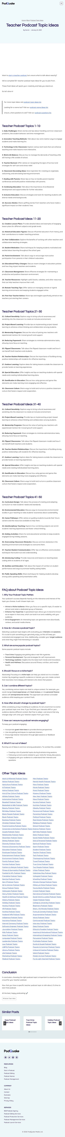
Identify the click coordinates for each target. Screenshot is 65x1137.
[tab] (29, 1031)
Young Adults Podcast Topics (44, 888)
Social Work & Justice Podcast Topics (47, 897)
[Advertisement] (32, 58)
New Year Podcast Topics (42, 796)
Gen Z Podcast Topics (10, 882)
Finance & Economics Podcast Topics (16, 847)
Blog (28, 20)
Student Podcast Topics (42, 850)
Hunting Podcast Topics (11, 912)
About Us (7, 1089)
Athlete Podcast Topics (11, 796)
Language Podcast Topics (12, 938)
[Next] (60, 1023)
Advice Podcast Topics (10, 781)
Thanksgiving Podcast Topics (44, 858)
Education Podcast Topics (12, 850)
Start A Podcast (9, 1070)
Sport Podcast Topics (41, 847)
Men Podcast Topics (40, 778)
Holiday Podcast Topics (11, 903)
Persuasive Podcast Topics (43, 938)
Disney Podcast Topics (10, 841)
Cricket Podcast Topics (41, 891)
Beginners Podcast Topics (42, 906)
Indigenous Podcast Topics (12, 917)
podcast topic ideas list (32, 102)
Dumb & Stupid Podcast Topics (44, 944)
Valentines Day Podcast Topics (44, 873)
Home (24, 20)
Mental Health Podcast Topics (44, 781)
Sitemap (7, 1098)
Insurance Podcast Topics (12, 920)
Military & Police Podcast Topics (45, 885)
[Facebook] (5, 1057)
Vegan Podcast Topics (41, 900)
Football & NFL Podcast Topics (14, 873)
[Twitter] (9, 1057)
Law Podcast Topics (9, 944)
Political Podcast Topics (42, 817)
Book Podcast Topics (10, 817)
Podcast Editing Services (12, 1114)
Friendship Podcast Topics (12, 876)
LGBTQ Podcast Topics (11, 947)
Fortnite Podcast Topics (11, 864)
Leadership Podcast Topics (12, 941)
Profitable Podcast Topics (43, 941)
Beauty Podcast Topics (11, 808)
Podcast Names (9, 1076)
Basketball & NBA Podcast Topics (15, 805)
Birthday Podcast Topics (11, 811)
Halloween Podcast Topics (12, 891)
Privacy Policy (8, 1101)
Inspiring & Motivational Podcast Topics (48, 932)
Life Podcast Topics (9, 953)
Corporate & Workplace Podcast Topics (17, 829)
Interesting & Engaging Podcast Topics (47, 935)
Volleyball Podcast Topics (43, 876)
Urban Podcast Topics (41, 870)
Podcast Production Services (13, 1117)
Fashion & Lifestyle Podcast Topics (15, 867)
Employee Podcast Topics (12, 852)
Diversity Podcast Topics (11, 844)
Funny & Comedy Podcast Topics (45, 912)
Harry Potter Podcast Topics (13, 894)
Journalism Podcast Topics (12, 929)
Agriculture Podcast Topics (12, 784)
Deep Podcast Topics (41, 926)
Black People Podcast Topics (13, 814)
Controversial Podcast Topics (44, 920)
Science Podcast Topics (42, 829)
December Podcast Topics (12, 838)
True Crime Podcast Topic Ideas (31, 1022)
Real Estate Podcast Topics (43, 820)
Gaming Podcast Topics (11, 879)
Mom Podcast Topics (41, 784)
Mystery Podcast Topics (42, 793)
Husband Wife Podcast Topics (13, 914)
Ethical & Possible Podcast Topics (45, 929)
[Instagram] (13, 1057)
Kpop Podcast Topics (10, 935)
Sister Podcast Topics (41, 835)
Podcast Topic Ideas (37, 20)
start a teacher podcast (18, 75)
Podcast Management (11, 1079)
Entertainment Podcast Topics (13, 855)
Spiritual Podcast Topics (42, 844)
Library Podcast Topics (11, 950)
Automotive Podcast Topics (12, 799)
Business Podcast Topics (11, 820)
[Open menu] (61, 3)
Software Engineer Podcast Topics (15, 926)
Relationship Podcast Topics (13, 835)
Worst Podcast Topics (41, 917)
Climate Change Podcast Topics (45, 882)
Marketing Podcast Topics (12, 956)
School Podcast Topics (41, 826)
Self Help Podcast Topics (42, 832)
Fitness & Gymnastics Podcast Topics (16, 870)
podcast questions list (43, 113)
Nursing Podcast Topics (42, 802)
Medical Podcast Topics (11, 959)
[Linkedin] (16, 1057)
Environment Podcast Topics (13, 858)
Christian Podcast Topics (11, 823)
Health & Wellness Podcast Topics (15, 897)
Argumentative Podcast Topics (44, 914)
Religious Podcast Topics (42, 823)
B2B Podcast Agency (11, 1111)
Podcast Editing (9, 1073)
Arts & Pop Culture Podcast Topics (15, 793)
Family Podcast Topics (10, 861)
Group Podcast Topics (10, 888)
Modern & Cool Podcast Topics (44, 956)
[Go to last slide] (4, 1023)
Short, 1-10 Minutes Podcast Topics (46, 909)
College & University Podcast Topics (46, 903)
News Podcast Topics (41, 799)
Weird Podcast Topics (41, 953)
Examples (7, 1095)
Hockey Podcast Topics (11, 906)
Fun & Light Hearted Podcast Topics (46, 959)
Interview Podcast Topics (42, 923)
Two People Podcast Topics (43, 867)
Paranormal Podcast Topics (43, 811)
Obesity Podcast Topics (42, 808)
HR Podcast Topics (9, 909)
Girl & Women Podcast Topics (13, 885)
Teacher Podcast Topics (42, 852)
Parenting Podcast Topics (42, 814)
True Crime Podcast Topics (43, 864)
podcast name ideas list (39, 107)
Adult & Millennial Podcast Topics (14, 778)
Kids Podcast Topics (9, 932)
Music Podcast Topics (41, 790)
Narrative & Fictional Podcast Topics (47, 894)
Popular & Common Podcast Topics (46, 947)
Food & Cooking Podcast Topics (14, 826)
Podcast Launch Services (12, 1122)
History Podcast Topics (11, 900)
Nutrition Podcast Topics (42, 805)
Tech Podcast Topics (40, 855)
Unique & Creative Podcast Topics (45, 950)
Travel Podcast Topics (41, 861)
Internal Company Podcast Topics (15, 923)
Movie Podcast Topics (41, 787)
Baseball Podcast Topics (11, 802)
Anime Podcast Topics (10, 790)
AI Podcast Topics (9, 787)
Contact (6, 1092)
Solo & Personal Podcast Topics (45, 841)
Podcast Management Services (14, 1119)
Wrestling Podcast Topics (42, 879)
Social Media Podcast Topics (44, 838)
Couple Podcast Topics (11, 832)
